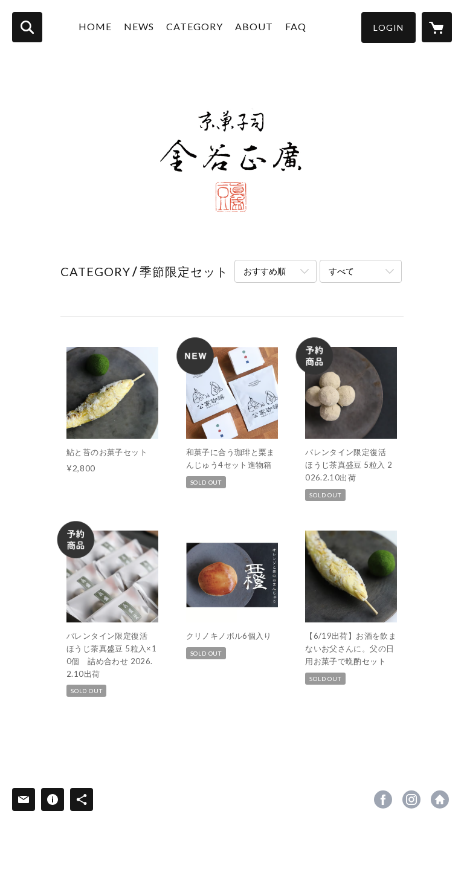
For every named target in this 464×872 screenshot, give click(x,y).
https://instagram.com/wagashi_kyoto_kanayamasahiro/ (411, 799)
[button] (388, 27)
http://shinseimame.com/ (440, 799)
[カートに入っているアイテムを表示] (437, 27)
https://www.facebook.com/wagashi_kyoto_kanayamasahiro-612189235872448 (383, 799)
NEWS (139, 26)
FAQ (295, 26)
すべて (341, 271)
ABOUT (254, 26)
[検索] (27, 27)
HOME (95, 26)
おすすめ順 (264, 271)
